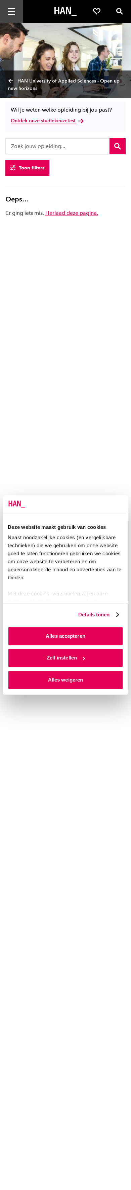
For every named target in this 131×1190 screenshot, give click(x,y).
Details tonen (94, 614)
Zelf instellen (62, 657)
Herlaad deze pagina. (71, 213)
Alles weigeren (65, 680)
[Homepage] (65, 11)
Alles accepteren (65, 636)
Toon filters (32, 167)
